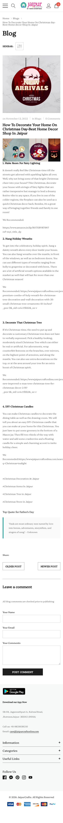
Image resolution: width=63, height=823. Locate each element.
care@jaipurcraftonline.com (24, 731)
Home (6, 18)
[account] (49, 5)
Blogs (16, 18)
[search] (13, 5)
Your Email (9, 627)
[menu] (5, 5)
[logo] (31, 6)
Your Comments (11, 642)
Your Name (9, 612)
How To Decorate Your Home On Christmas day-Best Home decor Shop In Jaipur (30, 128)
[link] (14, 691)
